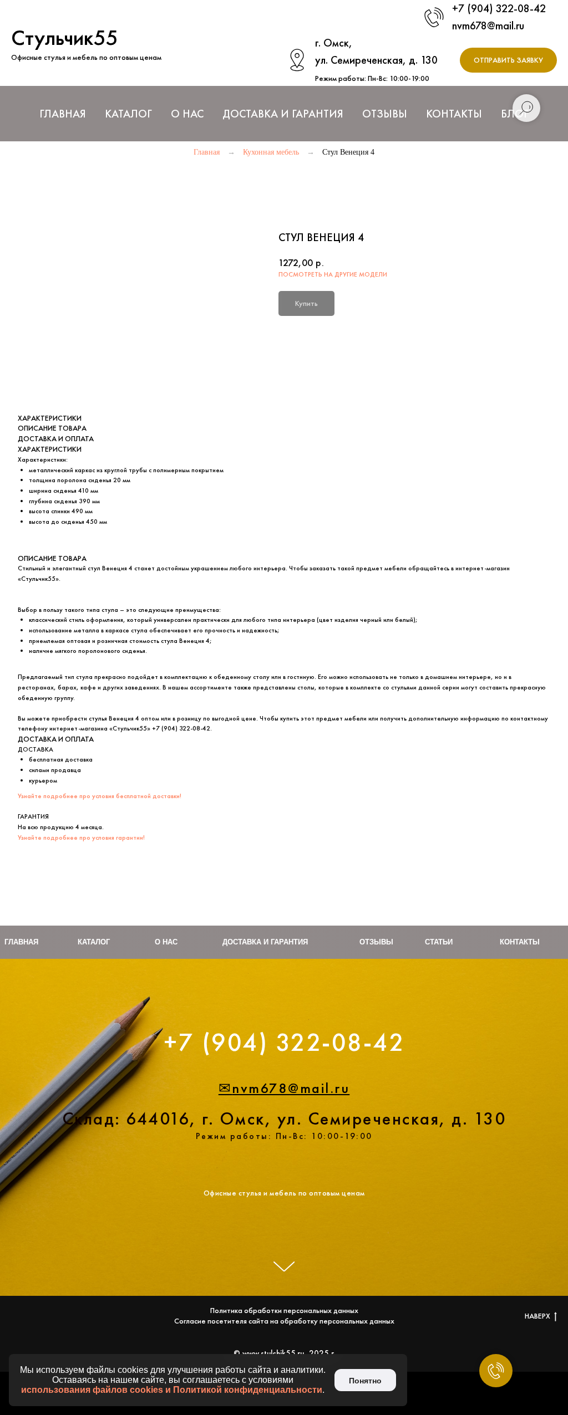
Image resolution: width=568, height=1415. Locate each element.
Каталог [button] (128, 113)
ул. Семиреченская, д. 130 (376, 60)
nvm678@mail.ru (488, 25)
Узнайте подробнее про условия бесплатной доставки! (99, 795)
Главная (62, 113)
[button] (508, 60)
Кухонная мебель (271, 152)
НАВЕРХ (537, 1327)
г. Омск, (333, 42)
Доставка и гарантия (265, 942)
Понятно (365, 1380)
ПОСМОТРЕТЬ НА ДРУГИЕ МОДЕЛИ (332, 274)
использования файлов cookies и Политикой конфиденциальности (171, 1389)
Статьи (439, 942)
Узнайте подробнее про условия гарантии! (81, 837)
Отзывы (384, 113)
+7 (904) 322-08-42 (499, 8)
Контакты (454, 113)
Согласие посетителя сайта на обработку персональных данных (284, 1332)
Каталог (94, 942)
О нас (187, 113)
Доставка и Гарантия (282, 113)
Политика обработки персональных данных (284, 1322)
